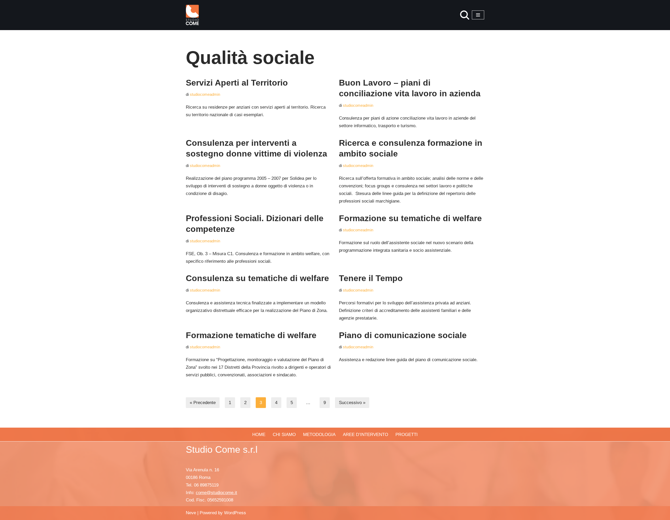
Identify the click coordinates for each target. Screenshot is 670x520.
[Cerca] (464, 15)
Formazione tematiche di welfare (251, 335)
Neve (191, 512)
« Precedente (203, 402)
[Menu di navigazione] (478, 14)
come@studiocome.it (216, 492)
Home (258, 434)
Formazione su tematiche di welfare (410, 218)
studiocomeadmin (205, 94)
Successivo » (352, 402)
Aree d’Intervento (365, 434)
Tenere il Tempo (371, 278)
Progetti (406, 434)
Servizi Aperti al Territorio (237, 82)
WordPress (235, 512)
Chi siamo (284, 434)
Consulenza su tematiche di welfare (257, 278)
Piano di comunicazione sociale (403, 335)
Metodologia (319, 434)
